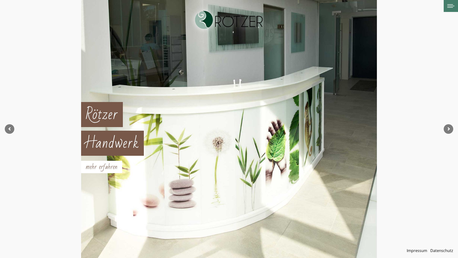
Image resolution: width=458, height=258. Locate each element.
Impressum (417, 250)
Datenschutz (441, 250)
